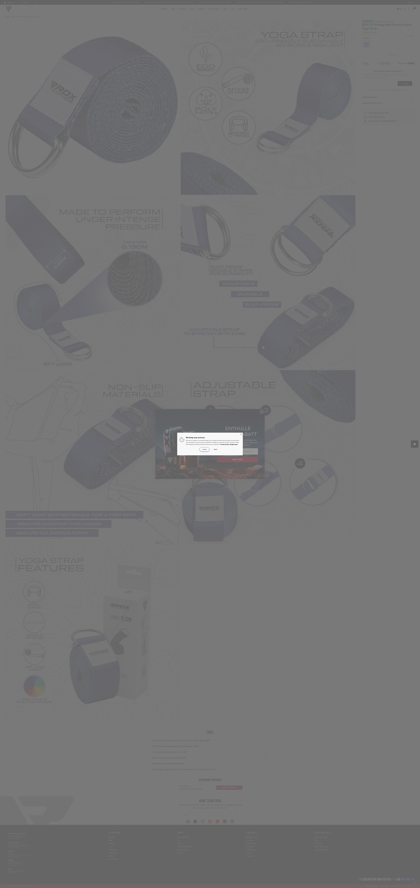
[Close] (241, 434)
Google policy (233, 444)
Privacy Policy (224, 444)
